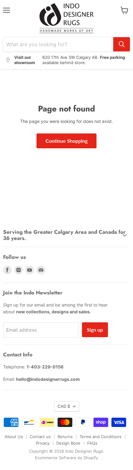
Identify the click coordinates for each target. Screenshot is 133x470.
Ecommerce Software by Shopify (66, 457)
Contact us (40, 436)
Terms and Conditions (100, 436)
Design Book (68, 443)
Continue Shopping (66, 141)
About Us (14, 436)
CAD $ (64, 406)
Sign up (95, 330)
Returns (65, 436)
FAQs (92, 443)
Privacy (42, 443)
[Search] (121, 44)
